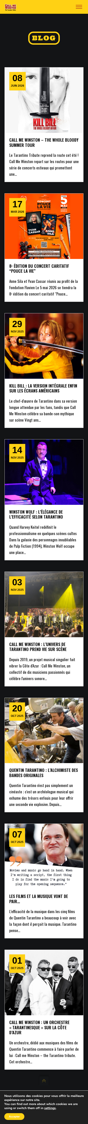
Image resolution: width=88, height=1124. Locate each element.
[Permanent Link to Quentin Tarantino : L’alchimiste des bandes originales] (44, 730)
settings (50, 1108)
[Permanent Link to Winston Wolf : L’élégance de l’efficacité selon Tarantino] (44, 472)
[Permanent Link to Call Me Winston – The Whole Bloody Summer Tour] (44, 100)
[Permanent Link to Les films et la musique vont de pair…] (44, 856)
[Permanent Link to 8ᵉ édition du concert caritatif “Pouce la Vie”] (44, 226)
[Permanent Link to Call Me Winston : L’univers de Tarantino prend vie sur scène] (44, 604)
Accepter (14, 1116)
